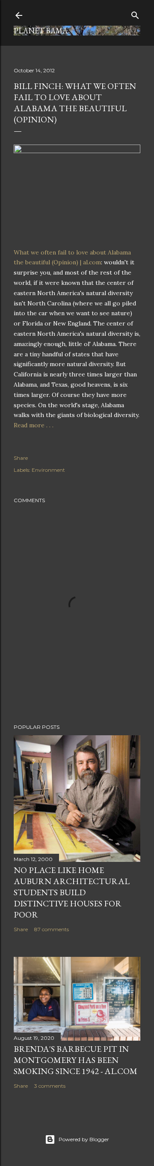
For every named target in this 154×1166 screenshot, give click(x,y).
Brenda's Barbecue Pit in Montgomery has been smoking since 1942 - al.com (75, 1060)
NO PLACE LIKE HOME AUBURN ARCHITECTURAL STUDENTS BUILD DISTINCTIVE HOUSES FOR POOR (72, 892)
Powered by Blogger (84, 1139)
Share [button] (21, 458)
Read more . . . (33, 425)
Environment (48, 470)
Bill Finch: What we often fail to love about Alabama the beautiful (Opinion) (75, 102)
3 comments (49, 1086)
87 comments (51, 929)
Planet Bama (41, 31)
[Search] (135, 13)
